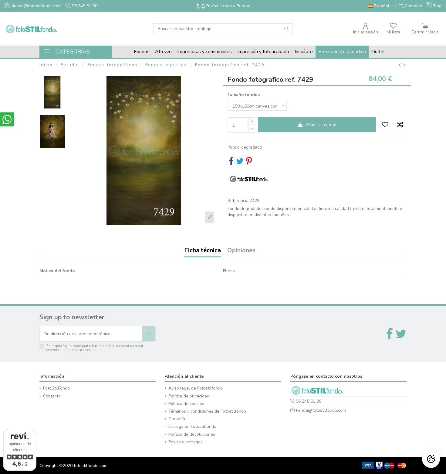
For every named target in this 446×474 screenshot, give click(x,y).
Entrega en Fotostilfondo (192, 426)
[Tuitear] (240, 163)
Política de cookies (186, 404)
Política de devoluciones (191, 434)
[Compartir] (231, 163)
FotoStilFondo (56, 388)
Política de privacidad (188, 396)
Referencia (238, 201)
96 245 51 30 (84, 6)
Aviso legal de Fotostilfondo (195, 388)
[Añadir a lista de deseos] (385, 125)
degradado (251, 147)
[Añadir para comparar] (400, 125)
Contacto (52, 396)
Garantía (176, 419)
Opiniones (241, 250)
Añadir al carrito (320, 125)
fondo (234, 147)
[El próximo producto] (405, 65)
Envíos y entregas (185, 442)
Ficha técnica (202, 250)
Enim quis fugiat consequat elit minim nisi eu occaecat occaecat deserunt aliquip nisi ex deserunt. (94, 348)
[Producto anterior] (401, 65)
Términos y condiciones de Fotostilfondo (207, 411)
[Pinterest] (249, 163)
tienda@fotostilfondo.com (321, 410)
